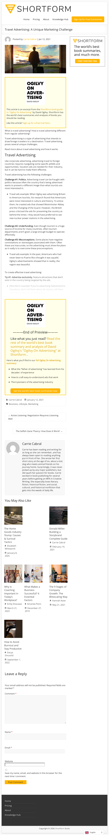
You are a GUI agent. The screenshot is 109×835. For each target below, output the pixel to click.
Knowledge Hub (60, 19)
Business (13, 404)
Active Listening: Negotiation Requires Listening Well (33, 417)
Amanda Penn (34, 603)
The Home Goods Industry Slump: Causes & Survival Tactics (12, 535)
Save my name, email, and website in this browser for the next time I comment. (33, 775)
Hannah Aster (59, 600)
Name (8, 732)
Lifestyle (23, 404)
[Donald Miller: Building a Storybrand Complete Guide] (58, 507)
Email (8, 747)
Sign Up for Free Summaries (88, 19)
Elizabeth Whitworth (10, 547)
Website (9, 761)
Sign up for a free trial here (36, 123)
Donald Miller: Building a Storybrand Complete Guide (58, 533)
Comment (10, 693)
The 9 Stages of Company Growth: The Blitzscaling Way (58, 591)
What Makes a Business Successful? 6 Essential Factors (32, 593)
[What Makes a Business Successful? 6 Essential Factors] (33, 565)
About (46, 19)
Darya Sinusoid (9, 654)
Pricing (36, 19)
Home (26, 19)
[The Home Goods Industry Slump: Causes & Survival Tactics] (13, 507)
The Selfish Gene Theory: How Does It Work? (39, 431)
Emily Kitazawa (14, 603)
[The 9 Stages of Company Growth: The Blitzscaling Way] (58, 565)
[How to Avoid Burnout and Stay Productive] (13, 621)
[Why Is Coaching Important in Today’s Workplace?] (13, 565)
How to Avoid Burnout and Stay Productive (13, 645)
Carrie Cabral (29, 39)
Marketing (33, 404)
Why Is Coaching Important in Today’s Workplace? (11, 593)
